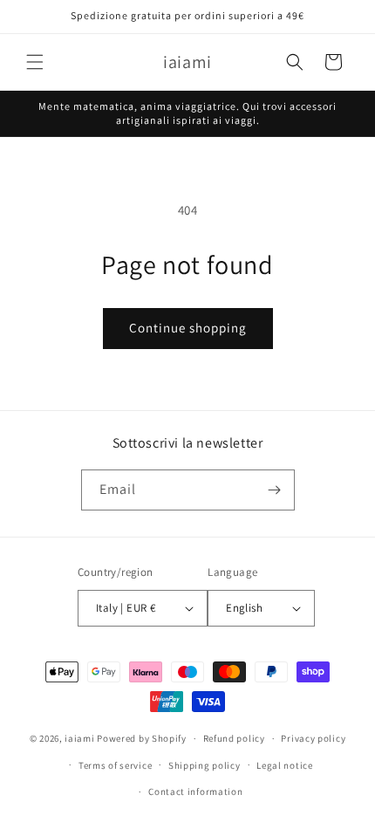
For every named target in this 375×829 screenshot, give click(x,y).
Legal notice (284, 765)
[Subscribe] (275, 489)
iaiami (79, 738)
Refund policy (234, 738)
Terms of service (115, 765)
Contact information (195, 791)
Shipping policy (204, 765)
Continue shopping (188, 327)
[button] (35, 62)
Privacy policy (313, 738)
